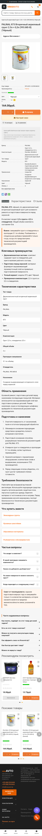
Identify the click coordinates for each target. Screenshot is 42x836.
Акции (30, 809)
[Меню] (4, 6)
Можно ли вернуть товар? (21, 650)
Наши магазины (6, 810)
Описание (5, 201)
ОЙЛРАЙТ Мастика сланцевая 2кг (9, 679)
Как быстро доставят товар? (21, 645)
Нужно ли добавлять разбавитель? (20, 569)
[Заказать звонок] (37, 817)
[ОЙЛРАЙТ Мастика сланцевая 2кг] (11, 668)
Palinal (27, 89)
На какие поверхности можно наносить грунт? (20, 577)
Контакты (24, 809)
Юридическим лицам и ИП (29, 816)
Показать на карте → (8, 822)
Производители (26, 812)
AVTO (13, 6)
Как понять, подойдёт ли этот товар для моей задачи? (21, 622)
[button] (3, 680)
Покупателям (7, 803)
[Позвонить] (32, 6)
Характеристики (21, 201)
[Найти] (37, 13)
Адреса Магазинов (11, 36)
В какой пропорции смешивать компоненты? (20, 561)
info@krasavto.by (7, 787)
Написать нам (9, 792)
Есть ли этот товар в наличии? (21, 628)
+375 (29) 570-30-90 (8, 782)
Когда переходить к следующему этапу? (20, 584)
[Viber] (37, 810)
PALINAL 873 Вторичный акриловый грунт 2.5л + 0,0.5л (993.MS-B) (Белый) (30, 733)
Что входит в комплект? (20, 553)
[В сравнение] (18, 666)
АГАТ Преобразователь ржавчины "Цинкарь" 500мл (30, 680)
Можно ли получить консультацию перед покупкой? (21, 634)
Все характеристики (8, 189)
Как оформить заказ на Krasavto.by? (21, 640)
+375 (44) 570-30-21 (8, 784)
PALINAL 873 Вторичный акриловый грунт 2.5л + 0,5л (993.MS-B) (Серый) (10, 732)
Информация (7, 798)
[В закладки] (18, 662)
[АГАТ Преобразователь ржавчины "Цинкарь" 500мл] (31, 668)
